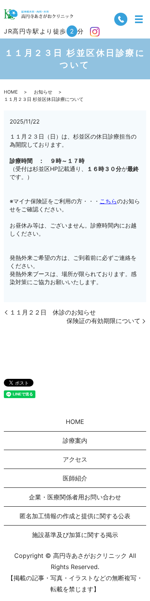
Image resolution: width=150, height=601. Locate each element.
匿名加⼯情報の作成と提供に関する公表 (75, 516)
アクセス (75, 459)
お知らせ (43, 92)
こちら (108, 201)
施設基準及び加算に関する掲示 (75, 535)
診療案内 (75, 440)
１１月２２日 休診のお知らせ (53, 312)
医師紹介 (75, 478)
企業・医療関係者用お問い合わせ (75, 497)
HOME (11, 92)
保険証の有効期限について (103, 321)
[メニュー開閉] (139, 19)
